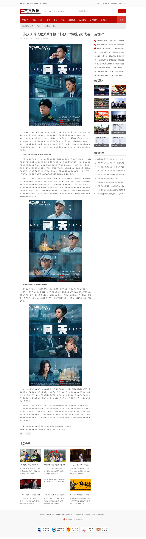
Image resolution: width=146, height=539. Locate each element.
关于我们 (67, 514)
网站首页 (23, 3)
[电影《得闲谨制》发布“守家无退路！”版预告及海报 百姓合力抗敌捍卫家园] (80, 490)
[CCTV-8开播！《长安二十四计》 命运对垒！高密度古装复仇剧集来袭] (30, 488)
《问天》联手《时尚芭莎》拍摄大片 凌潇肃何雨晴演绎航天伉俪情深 (48, 426)
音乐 (55, 20)
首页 (31, 26)
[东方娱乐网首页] (31, 11)
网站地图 (114, 3)
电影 (41, 20)
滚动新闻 (104, 20)
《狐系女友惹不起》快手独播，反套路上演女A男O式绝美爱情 (46, 429)
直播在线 (72, 20)
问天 (28, 434)
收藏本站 (106, 3)
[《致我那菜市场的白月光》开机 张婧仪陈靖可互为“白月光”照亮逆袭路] (55, 481)
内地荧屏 (47, 26)
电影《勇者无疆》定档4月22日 (107, 178)
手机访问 (122, 3)
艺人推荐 (93, 20)
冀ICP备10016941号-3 (99, 514)
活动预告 (82, 20)
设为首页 (98, 3)
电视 (48, 20)
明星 (34, 20)
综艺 (63, 20)
